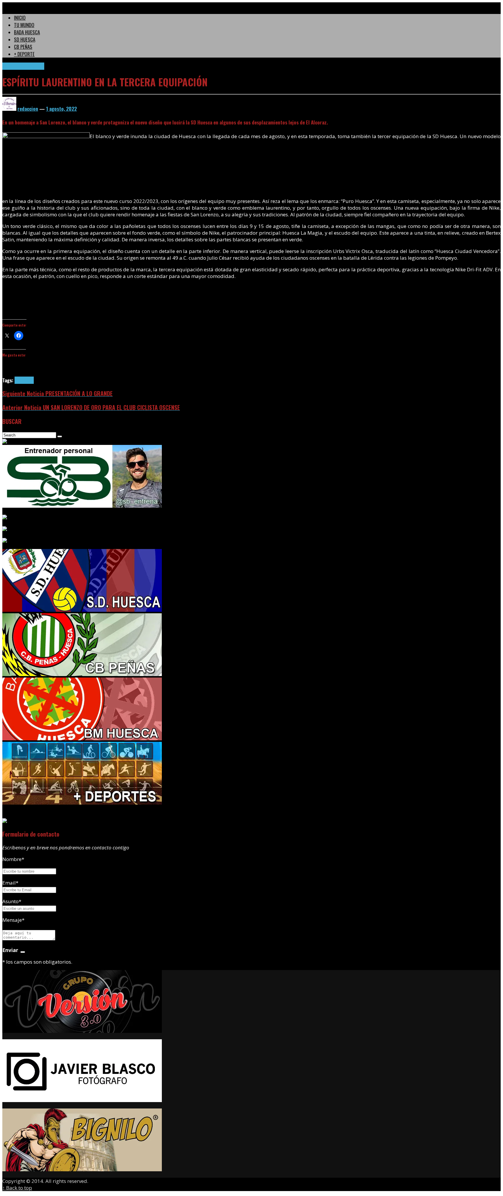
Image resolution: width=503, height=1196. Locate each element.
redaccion (27, 108)
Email (9, 882)
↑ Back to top (17, 1187)
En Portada (12, 66)
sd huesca (24, 380)
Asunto (11, 901)
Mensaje (13, 920)
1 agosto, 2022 (61, 108)
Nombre (13, 859)
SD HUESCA (33, 66)
